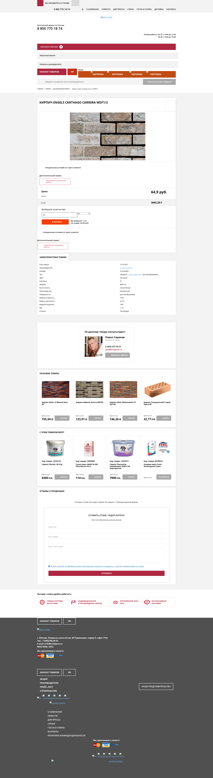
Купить (63, 418)
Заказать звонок (119, 355)
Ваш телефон (53, 537)
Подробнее (55, 395)
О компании (92, 9)
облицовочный (135, 274)
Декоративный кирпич (61, 89)
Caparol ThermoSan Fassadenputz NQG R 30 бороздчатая (120, 466)
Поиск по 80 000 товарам (160, 82)
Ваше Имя (52, 527)
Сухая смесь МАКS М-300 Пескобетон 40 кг (87, 465)
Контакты (171, 9)
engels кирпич (126, 268)
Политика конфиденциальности (66, 735)
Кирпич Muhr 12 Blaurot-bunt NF (55, 403)
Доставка (158, 9)
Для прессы (118, 9)
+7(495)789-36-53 (50, 640)
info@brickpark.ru (53, 643)
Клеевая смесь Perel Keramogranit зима (153, 465)
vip (72, 71)
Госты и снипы (144, 9)
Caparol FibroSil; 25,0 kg (52, 464)
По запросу (164, 477)
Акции (43, 679)
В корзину (57, 222)
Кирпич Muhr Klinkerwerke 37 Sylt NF (123, 403)
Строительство (48, 691)
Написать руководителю (50, 64)
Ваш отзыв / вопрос (56, 546)
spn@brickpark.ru (113, 349)
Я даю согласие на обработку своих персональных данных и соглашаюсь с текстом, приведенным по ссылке (97, 566)
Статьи (130, 9)
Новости (106, 9)
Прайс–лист (46, 687)
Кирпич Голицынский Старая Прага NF (157, 403)
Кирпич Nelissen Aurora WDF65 (89, 402)
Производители (49, 683)
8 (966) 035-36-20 (113, 346)
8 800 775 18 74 (62, 9)
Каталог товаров (49, 621)
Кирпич (48, 89)
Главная (40, 89)
